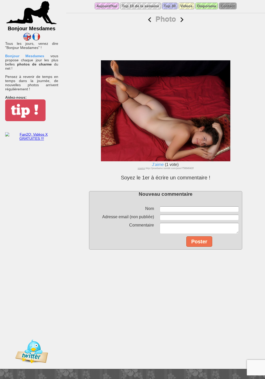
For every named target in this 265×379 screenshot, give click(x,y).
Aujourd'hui (107, 6)
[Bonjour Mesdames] (31, 23)
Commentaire (141, 225)
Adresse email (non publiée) (128, 217)
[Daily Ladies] (27, 39)
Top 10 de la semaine (140, 6)
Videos (186, 6)
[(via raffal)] (182, 20)
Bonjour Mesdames (24, 56)
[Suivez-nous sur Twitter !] (31, 367)
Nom (149, 208)
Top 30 (170, 6)
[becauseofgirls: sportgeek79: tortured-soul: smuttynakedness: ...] (149, 20)
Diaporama (206, 6)
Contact (228, 6)
